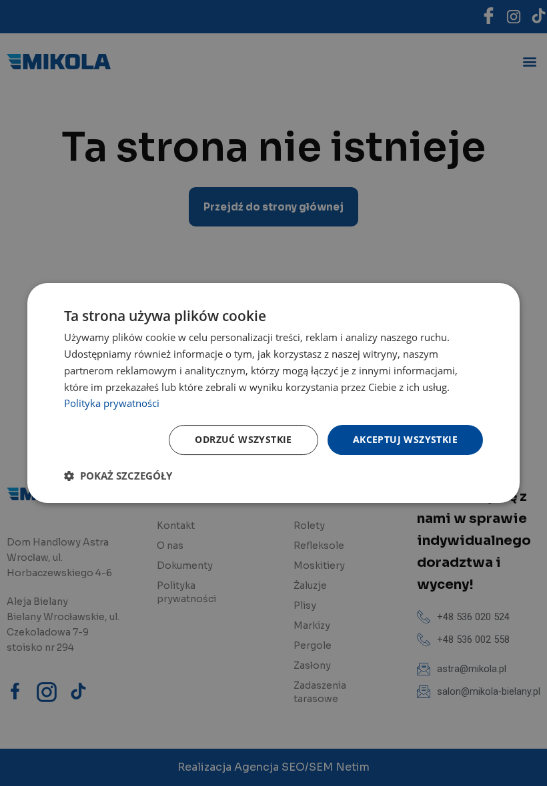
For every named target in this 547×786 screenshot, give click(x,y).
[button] (118, 475)
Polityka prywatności (111, 403)
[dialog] (273, 393)
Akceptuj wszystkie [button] (405, 439)
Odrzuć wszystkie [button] (243, 439)
